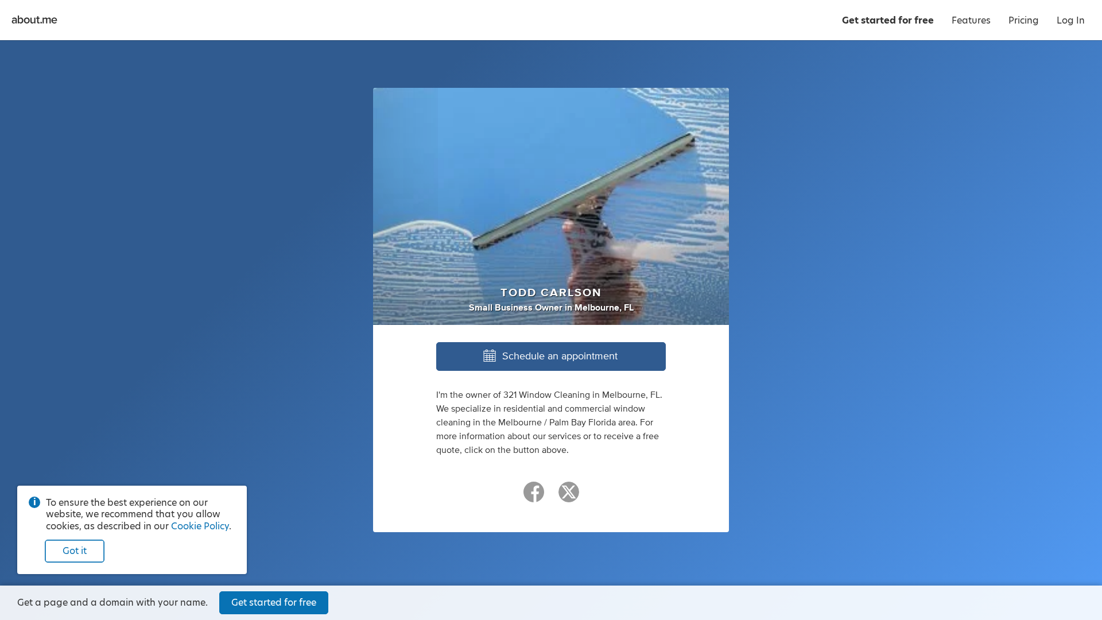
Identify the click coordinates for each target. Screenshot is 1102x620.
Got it (75, 550)
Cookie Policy (200, 526)
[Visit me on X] (568, 497)
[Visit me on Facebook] (533, 497)
